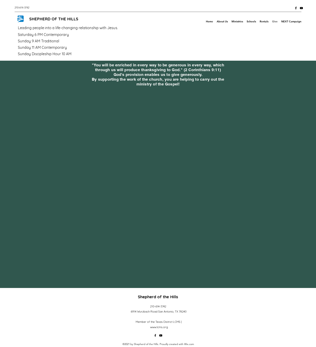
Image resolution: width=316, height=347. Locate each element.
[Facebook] (296, 8)
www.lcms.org (159, 327)
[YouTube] (301, 8)
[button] (237, 21)
